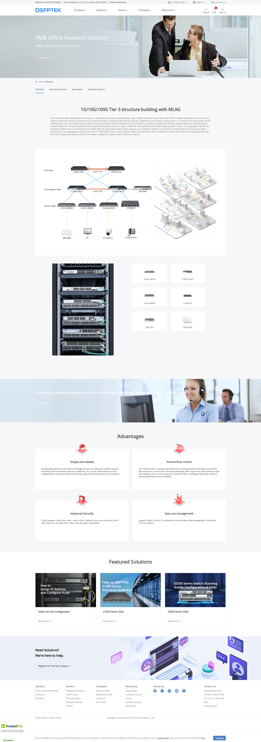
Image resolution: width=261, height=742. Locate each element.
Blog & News (131, 690)
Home (41, 81)
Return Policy (72, 694)
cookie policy (163, 738)
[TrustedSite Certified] (12, 728)
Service (122, 10)
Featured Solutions (96, 89)
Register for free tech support (53, 665)
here (203, 738)
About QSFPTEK (103, 690)
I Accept (219, 738)
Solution (101, 10)
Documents (131, 706)
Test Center (101, 702)
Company (144, 10)
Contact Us (220, 2)
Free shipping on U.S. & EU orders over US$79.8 (87, 2)
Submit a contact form (214, 694)
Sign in (222, 12)
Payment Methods (74, 702)
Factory (69, 706)
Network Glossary (134, 702)
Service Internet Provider (46, 690)
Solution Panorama (57, 89)
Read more (43, 621)
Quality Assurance (104, 694)
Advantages (77, 89)
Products (79, 10)
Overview (39, 89)
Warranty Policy (73, 698)
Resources (168, 10)
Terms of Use (55, 717)
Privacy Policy (41, 717)
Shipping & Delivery (75, 690)
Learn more (44, 57)
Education (39, 698)
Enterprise (40, 694)
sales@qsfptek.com (212, 690)
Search (206, 12)
